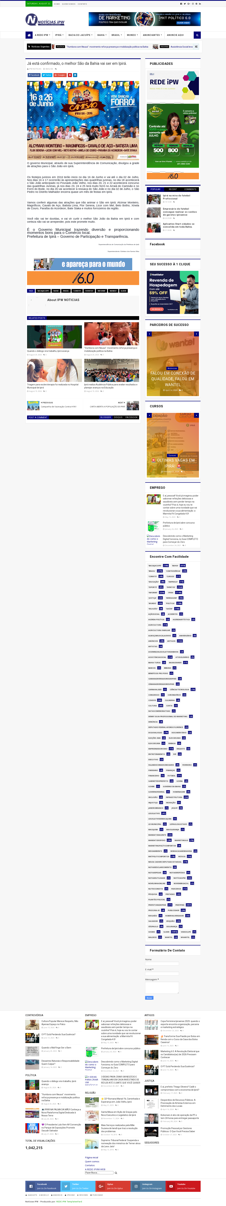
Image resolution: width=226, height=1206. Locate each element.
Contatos (90, 1165)
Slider (123, 291)
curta (169, 705)
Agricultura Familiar (159, 630)
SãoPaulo (153, 926)
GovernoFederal (156, 792)
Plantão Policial (156, 899)
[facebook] (181, 4)
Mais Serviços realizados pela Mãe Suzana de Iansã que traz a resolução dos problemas (119, 1128)
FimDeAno (153, 770)
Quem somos (92, 1161)
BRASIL (116, 35)
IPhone (70, 1195)
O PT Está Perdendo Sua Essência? (58, 1034)
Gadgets (32, 1195)
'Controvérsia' (173, 571)
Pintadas (170, 894)
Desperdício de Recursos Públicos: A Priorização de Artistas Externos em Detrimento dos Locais (178, 1103)
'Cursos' (172, 444)
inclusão (152, 797)
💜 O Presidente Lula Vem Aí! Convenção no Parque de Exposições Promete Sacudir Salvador (61, 1127)
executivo (153, 759)
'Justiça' (152, 598)
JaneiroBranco (155, 808)
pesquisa (152, 894)
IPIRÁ (58, 35)
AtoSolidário (182, 657)
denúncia (153, 722)
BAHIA (101, 35)
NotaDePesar (154, 872)
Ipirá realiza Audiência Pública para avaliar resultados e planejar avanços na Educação (110, 386)
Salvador (153, 921)
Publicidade (173, 910)
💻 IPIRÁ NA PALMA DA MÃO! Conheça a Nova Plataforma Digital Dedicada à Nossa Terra (61, 1112)
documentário (179, 732)
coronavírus (174, 695)
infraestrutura (174, 797)
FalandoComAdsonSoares (161, 765)
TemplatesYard (74, 1201)
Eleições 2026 (154, 738)
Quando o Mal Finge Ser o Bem (56, 1047)
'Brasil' (66, 291)
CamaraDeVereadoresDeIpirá (162, 679)
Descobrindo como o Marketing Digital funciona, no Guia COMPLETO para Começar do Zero (180, 539)
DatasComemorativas (159, 711)
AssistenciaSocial (157, 657)
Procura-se (154, 910)
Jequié (174, 808)
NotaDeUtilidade (156, 878)
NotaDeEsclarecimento (159, 867)
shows (151, 932)
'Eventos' (89, 291)
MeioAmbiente (155, 851)
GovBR (151, 786)
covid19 (152, 700)
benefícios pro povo (158, 673)
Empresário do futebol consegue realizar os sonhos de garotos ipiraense (180, 212)
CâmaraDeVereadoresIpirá (161, 684)
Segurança (171, 926)
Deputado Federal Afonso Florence (165, 727)
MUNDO (131, 35)
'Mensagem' (171, 598)
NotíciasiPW (180, 878)
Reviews (83, 1195)
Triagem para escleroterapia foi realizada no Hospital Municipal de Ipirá (52, 386)
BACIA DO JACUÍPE (79, 35)
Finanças (170, 770)
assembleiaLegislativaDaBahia (163, 652)
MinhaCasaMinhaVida (181, 851)
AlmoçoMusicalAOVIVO (159, 635)
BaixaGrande (175, 662)
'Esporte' (152, 587)
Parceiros (176, 889)
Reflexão (152, 916)
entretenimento (156, 754)
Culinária (170, 700)
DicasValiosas (155, 732)
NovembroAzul (181, 883)
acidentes (173, 614)
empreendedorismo (157, 749)
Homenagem (179, 792)
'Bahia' (56, 291)
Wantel (168, 937)
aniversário (185, 635)
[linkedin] (199, 4)
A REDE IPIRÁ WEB (95, 1169)
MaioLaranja (172, 829)
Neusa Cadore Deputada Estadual (165, 862)
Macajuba (153, 829)
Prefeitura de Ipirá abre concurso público (120, 1048)
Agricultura (154, 625)
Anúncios (153, 641)
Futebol (171, 776)
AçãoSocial (154, 614)
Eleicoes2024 (174, 738)
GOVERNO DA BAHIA (172, 786)
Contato (82, 4)
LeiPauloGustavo (178, 824)
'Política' (170, 603)
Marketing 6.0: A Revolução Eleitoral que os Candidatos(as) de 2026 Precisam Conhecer (180, 1054)
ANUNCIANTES (151, 35)
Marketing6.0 (181, 840)
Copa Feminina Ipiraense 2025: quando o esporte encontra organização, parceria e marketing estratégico (180, 1024)
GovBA (179, 781)
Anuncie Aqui (175, 35)
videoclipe (186, 932)
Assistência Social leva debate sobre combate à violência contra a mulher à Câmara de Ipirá (175, 47)
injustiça (153, 802)
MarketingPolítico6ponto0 (162, 846)
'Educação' (153, 582)
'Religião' (153, 609)
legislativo (154, 813)
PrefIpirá (125, 47)
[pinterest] (196, 4)
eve (174, 754)
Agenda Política (156, 619)
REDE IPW (61, 1201)
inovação (170, 802)
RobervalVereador (174, 916)
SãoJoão (170, 921)
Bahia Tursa (154, 662)
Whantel (185, 937)
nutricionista (155, 889)
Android (58, 1195)
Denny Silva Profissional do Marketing (167, 716)
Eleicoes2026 (154, 743)
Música (181, 856)
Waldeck (152, 937)
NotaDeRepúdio (177, 872)
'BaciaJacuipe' (43, 291)
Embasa (172, 743)
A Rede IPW (41, 35)
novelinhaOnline (156, 883)
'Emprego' (173, 582)
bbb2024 (167, 668)
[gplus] (189, 4)
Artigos (171, 641)
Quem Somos (68, 4)
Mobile (44, 1195)
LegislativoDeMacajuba (159, 819)
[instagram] (192, 4)
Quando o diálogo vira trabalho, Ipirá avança (48, 351)
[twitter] (184, 4)
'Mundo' (113, 291)
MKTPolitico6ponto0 (158, 856)
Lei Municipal (154, 824)
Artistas (152, 646)
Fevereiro (187, 765)
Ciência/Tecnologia (179, 689)
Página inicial (91, 1157)
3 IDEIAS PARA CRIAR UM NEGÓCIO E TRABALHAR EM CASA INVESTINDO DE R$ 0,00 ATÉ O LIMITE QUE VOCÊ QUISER (120, 1080)
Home (57, 4)
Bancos (152, 668)
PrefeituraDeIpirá (157, 905)
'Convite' (77, 291)
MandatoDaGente (157, 835)
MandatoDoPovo (156, 840)
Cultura (152, 705)
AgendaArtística (181, 619)
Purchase (97, 1195)
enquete (181, 749)
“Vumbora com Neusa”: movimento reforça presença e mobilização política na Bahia (68, 47)
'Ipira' (171, 592)
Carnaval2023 (154, 689)
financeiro (153, 776)
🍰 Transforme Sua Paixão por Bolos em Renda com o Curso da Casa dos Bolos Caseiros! (180, 1039)
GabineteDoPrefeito (158, 781)
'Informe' (101, 291)
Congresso (153, 695)
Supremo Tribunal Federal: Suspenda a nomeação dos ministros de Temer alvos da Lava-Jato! (121, 1143)
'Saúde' (169, 609)
